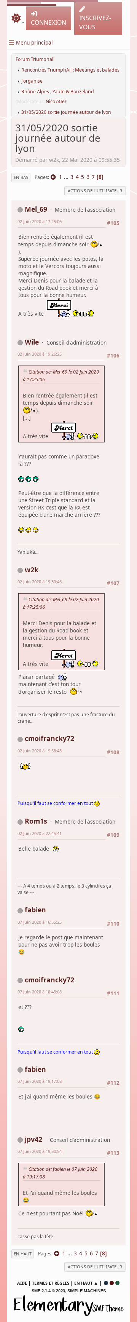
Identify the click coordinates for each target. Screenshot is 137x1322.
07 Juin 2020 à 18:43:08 (40, 992)
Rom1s (36, 820)
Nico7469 (56, 101)
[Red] (112, 1283)
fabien (35, 909)
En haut (23, 1254)
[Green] (117, 1283)
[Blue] (106, 1283)
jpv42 (33, 1139)
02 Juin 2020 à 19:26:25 (40, 354)
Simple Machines (86, 1290)
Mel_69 (36, 209)
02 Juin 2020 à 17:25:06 (40, 221)
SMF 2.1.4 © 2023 (48, 1290)
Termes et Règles (50, 1283)
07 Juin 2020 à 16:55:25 (40, 922)
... (67, 176)
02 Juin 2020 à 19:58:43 (40, 751)
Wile (32, 341)
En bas (21, 177)
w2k (31, 569)
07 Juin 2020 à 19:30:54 (40, 1151)
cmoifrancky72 (49, 738)
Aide (22, 1283)
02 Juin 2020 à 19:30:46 (40, 581)
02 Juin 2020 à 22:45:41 (40, 833)
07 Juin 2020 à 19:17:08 (40, 1081)
